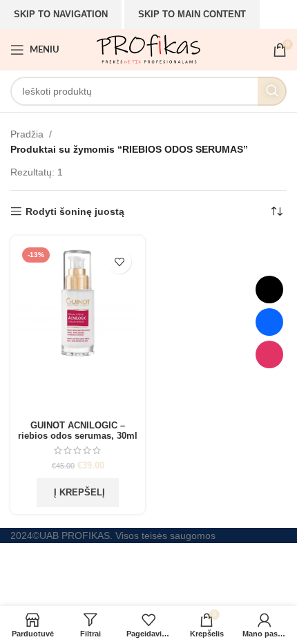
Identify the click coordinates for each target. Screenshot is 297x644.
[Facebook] (269, 322)
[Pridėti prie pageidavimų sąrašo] (119, 261)
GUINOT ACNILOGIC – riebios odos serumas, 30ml (77, 431)
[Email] (269, 289)
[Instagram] (269, 354)
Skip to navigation (61, 14)
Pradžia (27, 134)
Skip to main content (192, 14)
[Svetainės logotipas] (148, 49)
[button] (78, 492)
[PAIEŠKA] (272, 91)
